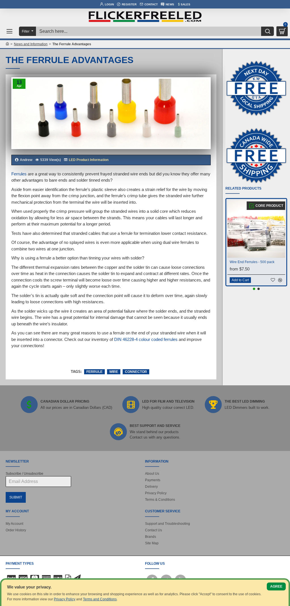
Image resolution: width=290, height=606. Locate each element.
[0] (282, 31)
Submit (15, 497)
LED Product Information (88, 160)
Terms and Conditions (100, 599)
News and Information (31, 44)
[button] (254, 289)
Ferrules (19, 173)
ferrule (94, 372)
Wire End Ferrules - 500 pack (252, 262)
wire (113, 372)
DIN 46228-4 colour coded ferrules (146, 339)
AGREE (276, 586)
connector (136, 372)
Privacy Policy (64, 599)
